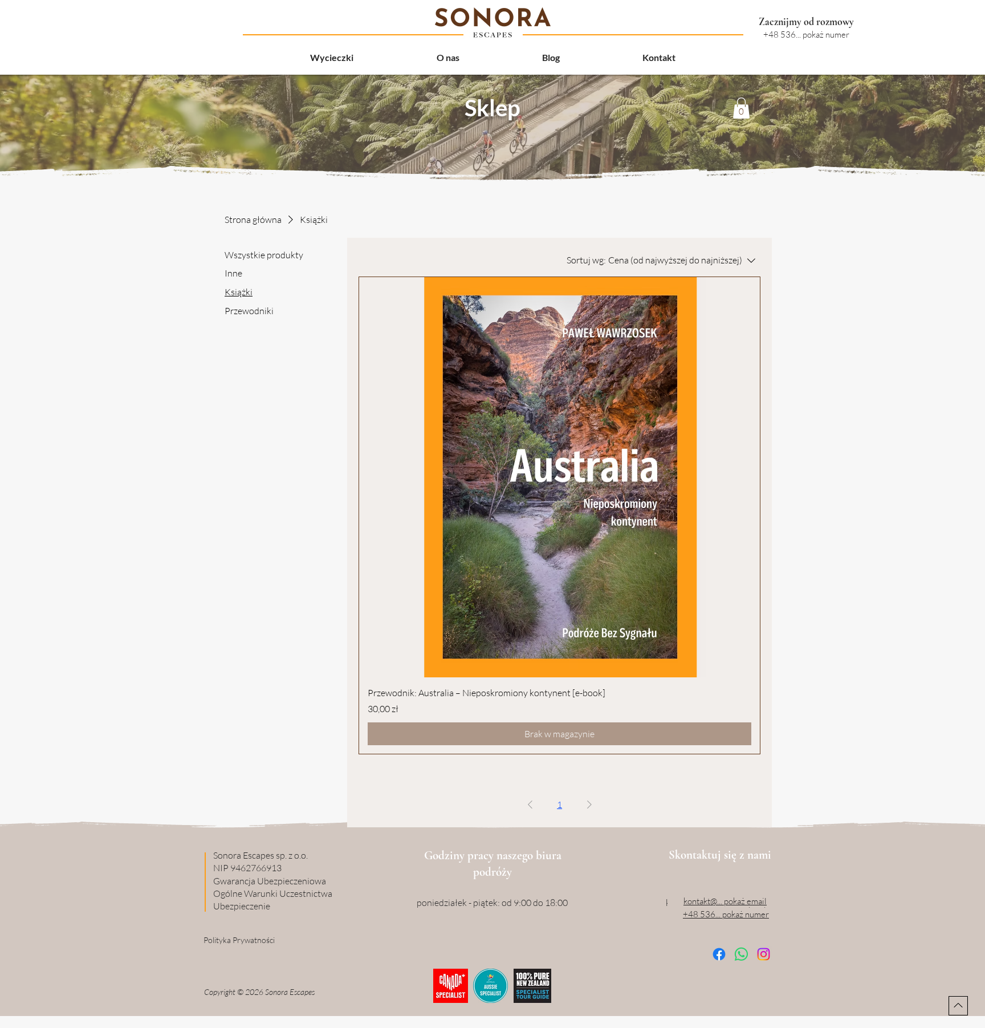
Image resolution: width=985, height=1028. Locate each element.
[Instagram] (763, 954)
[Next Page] (589, 804)
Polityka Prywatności (239, 940)
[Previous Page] (530, 804)
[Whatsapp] (741, 954)
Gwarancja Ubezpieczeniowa (269, 881)
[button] (741, 108)
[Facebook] (719, 954)
